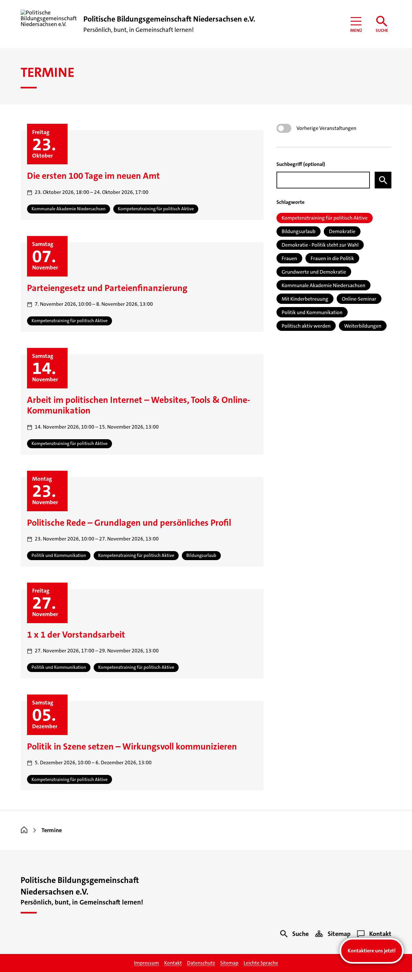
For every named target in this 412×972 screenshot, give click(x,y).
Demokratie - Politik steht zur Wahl (320, 244)
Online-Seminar (359, 298)
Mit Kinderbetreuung (305, 298)
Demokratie (342, 231)
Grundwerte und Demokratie (314, 271)
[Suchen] (383, 180)
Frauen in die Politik (332, 258)
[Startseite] (24, 830)
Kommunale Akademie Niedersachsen (323, 285)
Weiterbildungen (362, 325)
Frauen (289, 258)
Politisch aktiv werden (306, 325)
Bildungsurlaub (298, 231)
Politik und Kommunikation (312, 312)
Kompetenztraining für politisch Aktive (325, 217)
